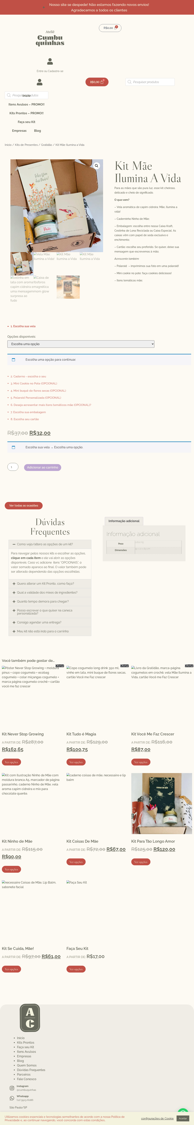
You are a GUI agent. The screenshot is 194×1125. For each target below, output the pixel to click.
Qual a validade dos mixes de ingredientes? (47, 592)
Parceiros (24, 1074)
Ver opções (11, 762)
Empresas (19, 131)
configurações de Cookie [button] (157, 1118)
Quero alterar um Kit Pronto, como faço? (45, 583)
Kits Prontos (25, 1042)
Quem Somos (27, 1065)
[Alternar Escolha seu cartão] (23, 419)
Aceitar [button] (183, 1118)
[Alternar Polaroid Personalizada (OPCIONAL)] (34, 398)
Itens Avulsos (26, 1052)
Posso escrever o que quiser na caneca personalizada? (44, 612)
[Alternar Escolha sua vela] (21, 326)
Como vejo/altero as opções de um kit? (45, 544)
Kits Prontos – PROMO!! (26, 113)
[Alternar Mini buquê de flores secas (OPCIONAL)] (36, 391)
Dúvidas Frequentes (31, 1070)
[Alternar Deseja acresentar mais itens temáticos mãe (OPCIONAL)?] (49, 405)
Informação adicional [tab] (124, 521)
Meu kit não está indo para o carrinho (43, 631)
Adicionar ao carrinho (42, 467)
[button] (96, 165)
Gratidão (46, 144)
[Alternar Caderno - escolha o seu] (26, 376)
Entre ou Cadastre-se (50, 71)
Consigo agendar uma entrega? (39, 622)
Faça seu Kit (26, 122)
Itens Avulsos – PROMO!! (27, 104)
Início (27, 96)
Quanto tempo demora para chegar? (43, 601)
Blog (37, 131)
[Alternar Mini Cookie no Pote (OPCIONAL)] (32, 384)
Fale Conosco (26, 1079)
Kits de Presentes (26, 144)
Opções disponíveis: (21, 336)
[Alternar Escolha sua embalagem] (26, 412)
